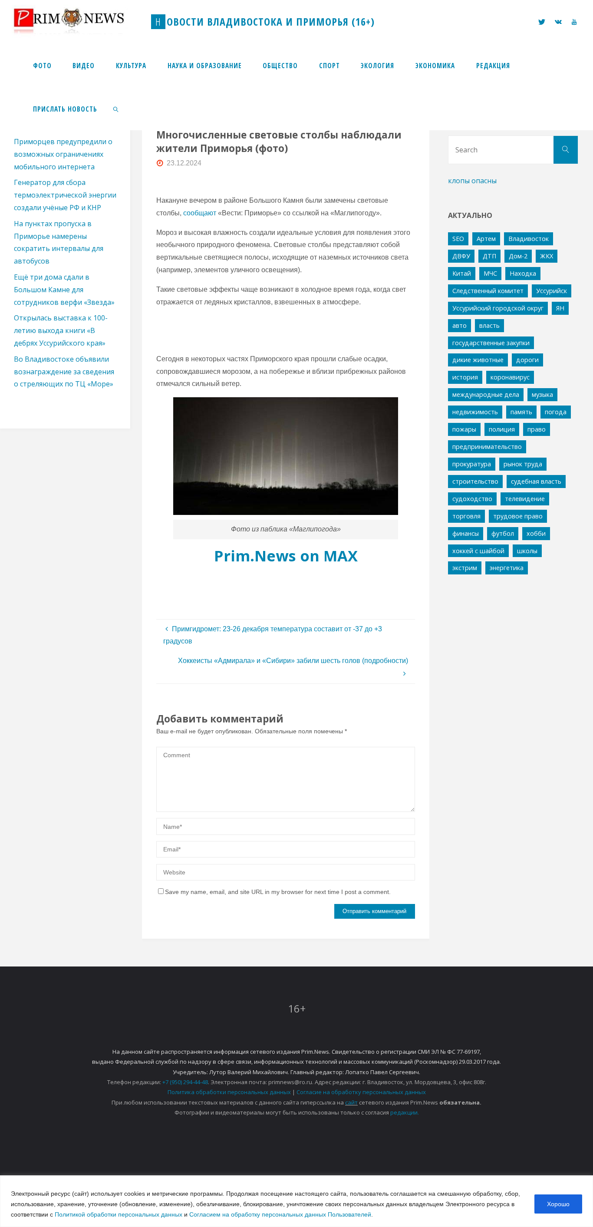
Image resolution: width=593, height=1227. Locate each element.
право (536, 429)
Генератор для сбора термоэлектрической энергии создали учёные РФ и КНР (65, 195)
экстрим (464, 568)
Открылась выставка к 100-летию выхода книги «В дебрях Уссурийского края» (61, 330)
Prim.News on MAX (286, 555)
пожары (464, 429)
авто (459, 325)
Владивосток (528, 238)
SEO (458, 238)
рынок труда (523, 464)
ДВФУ (461, 256)
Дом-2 (518, 256)
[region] (296, 1201)
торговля (466, 516)
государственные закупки (491, 343)
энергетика (507, 568)
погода (556, 412)
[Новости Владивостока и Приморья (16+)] (78, 21)
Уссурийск (551, 291)
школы (527, 551)
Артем (486, 238)
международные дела (485, 394)
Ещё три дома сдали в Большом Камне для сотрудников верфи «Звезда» (64, 289)
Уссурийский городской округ (498, 308)
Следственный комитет (488, 291)
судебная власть (536, 481)
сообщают (199, 213)
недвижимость (475, 412)
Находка (523, 273)
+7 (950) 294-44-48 (185, 1082)
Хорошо (558, 1204)
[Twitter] (542, 22)
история (465, 377)
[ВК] (558, 22)
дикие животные (478, 360)
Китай (461, 273)
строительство (475, 481)
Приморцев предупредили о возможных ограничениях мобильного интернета (63, 154)
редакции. (404, 1112)
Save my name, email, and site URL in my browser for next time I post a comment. (278, 891)
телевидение (525, 499)
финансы (465, 533)
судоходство (472, 499)
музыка (542, 394)
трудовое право (518, 516)
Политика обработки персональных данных (229, 1092)
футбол (502, 533)
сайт (351, 1102)
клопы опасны (472, 180)
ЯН (560, 308)
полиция (502, 429)
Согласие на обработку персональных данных (361, 1092)
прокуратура (471, 464)
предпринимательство (487, 446)
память (521, 412)
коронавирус (510, 377)
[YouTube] (574, 22)
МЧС (490, 273)
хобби (536, 533)
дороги (527, 360)
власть (489, 325)
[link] (116, 108)
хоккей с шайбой (478, 551)
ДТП (489, 256)
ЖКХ (546, 256)
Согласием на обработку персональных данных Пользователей (280, 1214)
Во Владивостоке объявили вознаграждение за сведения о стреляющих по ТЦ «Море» (64, 371)
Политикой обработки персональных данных (118, 1214)
